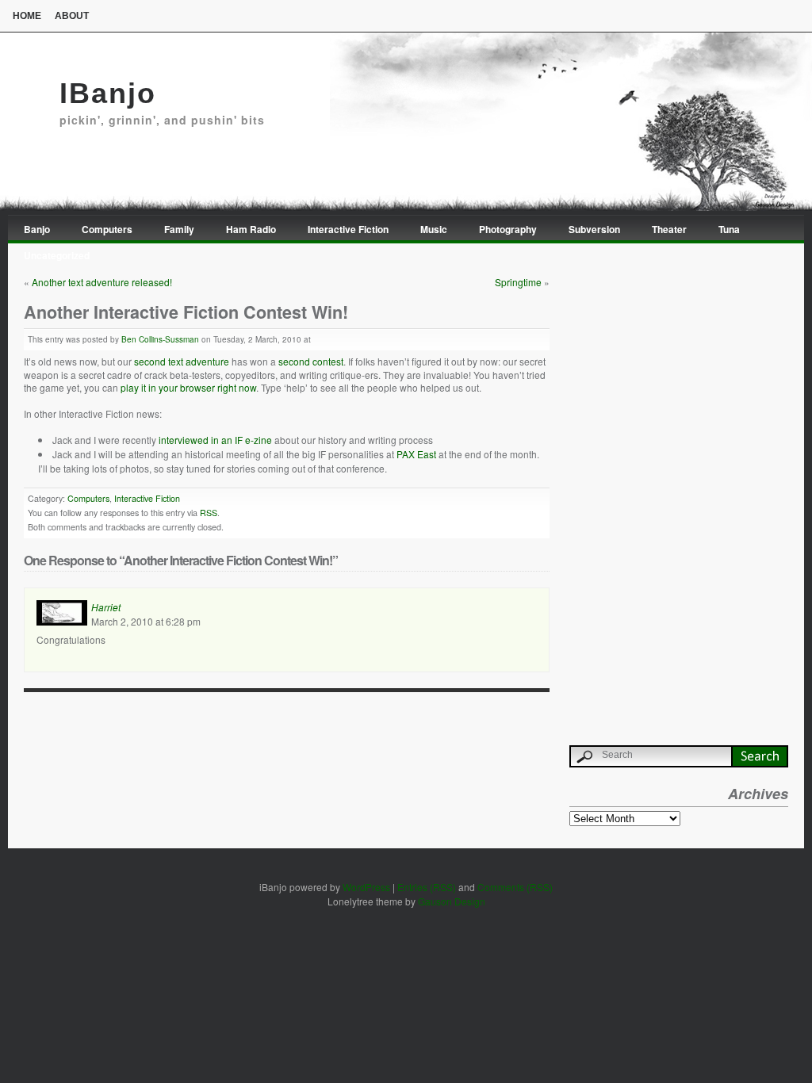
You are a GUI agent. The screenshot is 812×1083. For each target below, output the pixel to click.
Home (27, 15)
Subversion (594, 229)
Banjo (37, 229)
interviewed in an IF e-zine (215, 439)
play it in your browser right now (188, 387)
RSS (208, 513)
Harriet (106, 607)
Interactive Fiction (348, 229)
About (72, 15)
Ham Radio (251, 229)
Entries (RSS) (426, 887)
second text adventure (181, 361)
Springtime (518, 282)
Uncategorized (57, 255)
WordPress (366, 887)
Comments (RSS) (515, 887)
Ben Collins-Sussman (160, 339)
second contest (310, 361)
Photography (508, 229)
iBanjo (107, 93)
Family (179, 229)
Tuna (729, 229)
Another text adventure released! (102, 282)
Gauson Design (451, 901)
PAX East (416, 454)
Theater (669, 229)
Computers (107, 229)
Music (433, 229)
